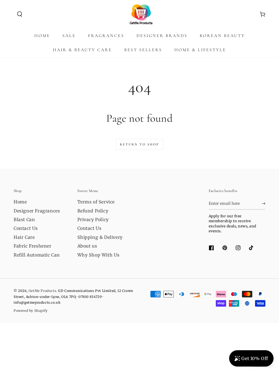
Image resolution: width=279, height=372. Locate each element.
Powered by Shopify (31, 311)
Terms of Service (96, 202)
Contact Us (26, 228)
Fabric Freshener (32, 246)
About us (87, 246)
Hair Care (24, 237)
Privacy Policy (93, 219)
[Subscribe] (263, 203)
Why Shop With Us (98, 255)
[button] (20, 14)
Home (20, 202)
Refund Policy (92, 211)
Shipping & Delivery (100, 237)
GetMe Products (42, 291)
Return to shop (139, 144)
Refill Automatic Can (37, 255)
